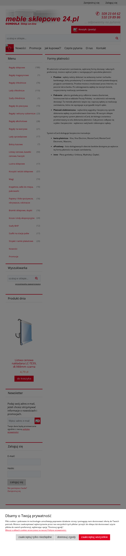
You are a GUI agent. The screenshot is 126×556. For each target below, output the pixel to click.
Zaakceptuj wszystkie (94, 537)
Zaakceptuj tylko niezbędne (35, 537)
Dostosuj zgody (66, 537)
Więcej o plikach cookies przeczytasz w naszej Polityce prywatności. (35, 530)
